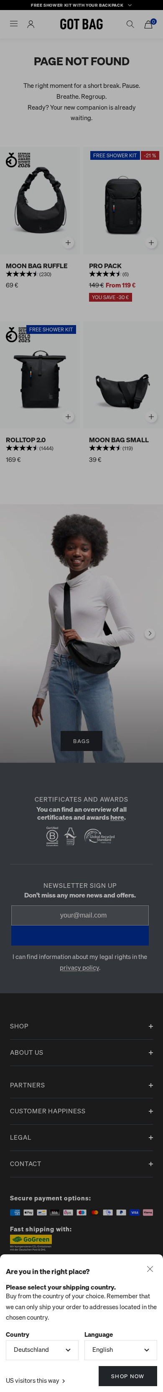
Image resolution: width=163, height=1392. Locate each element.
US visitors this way (33, 1380)
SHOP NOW (128, 1375)
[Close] (150, 1269)
